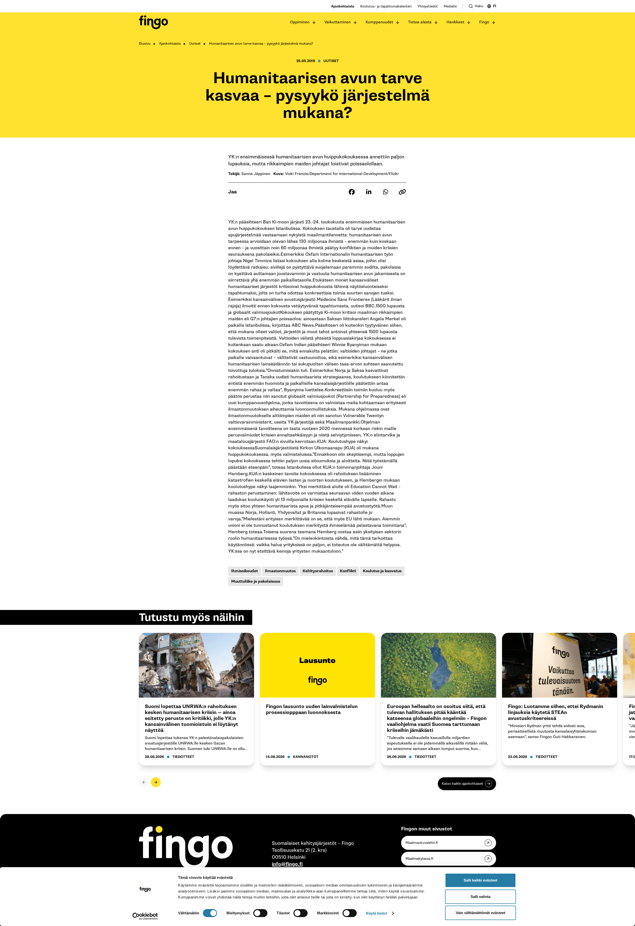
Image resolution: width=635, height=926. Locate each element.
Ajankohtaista (342, 6)
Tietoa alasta (420, 22)
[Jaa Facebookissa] (351, 192)
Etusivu (145, 43)
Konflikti (348, 571)
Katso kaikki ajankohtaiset (462, 783)
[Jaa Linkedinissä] (368, 192)
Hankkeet (455, 22)
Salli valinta (480, 896)
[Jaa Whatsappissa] (385, 192)
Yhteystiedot (427, 6)
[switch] (260, 913)
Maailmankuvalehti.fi (422, 842)
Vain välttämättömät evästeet (480, 913)
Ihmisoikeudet (244, 571)
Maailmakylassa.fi (419, 858)
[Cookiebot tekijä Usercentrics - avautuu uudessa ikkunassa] (145, 916)
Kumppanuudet (379, 22)
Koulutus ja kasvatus (382, 571)
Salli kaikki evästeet (480, 880)
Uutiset (195, 43)
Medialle (450, 6)
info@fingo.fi (287, 864)
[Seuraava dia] (156, 782)
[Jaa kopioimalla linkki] (402, 192)
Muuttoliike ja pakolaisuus (255, 581)
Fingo (484, 22)
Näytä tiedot (376, 913)
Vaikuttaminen (337, 22)
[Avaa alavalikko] (314, 22)
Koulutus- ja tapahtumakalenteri (386, 6)
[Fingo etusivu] (153, 22)
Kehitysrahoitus (318, 571)
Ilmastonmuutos (280, 571)
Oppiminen (300, 22)
